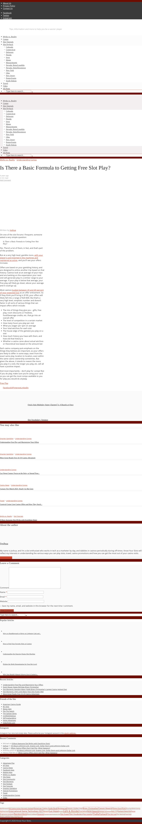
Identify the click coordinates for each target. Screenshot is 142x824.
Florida (8, 55)
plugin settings (70, 733)
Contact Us (8, 8)
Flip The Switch (8, 711)
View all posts (6, 557)
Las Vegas (54, 811)
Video (5, 86)
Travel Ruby (128, 814)
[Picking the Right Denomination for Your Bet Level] (8, 662)
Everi (124, 808)
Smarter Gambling (6, 439)
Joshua (13, 230)
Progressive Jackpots (7, 814)
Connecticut (10, 50)
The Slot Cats (112, 814)
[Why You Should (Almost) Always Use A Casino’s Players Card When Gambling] (8, 672)
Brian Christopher (90, 808)
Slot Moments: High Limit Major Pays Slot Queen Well (23, 692)
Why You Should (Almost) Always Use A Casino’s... (20, 674)
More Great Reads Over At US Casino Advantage (17, 458)
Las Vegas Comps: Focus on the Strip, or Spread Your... (20, 473)
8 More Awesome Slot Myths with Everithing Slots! (18, 520)
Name (3, 592)
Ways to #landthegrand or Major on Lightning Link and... (22, 633)
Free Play (4, 383)
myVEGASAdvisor (9, 716)
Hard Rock (5, 811)
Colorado (9, 47)
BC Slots (6, 706)
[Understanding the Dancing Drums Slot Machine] (8, 651)
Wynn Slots (20, 816)
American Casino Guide (12, 704)
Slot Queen (64, 814)
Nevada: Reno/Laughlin (15, 65)
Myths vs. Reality (10, 37)
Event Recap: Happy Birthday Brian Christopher (21, 687)
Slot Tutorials (8, 42)
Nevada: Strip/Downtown (16, 68)
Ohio (8, 73)
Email (3, 596)
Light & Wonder (71, 811)
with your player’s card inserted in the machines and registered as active (21, 258)
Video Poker (14, 816)
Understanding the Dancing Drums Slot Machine (19, 654)
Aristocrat (62, 808)
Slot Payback (8, 44)
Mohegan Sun (103, 811)
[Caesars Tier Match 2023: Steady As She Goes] (5, 482)
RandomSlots (20, 814)
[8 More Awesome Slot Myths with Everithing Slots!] (5, 513)
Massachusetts (11, 63)
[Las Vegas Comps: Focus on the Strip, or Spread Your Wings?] (5, 467)
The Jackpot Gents (10, 713)
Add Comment (5, 180)
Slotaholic (40, 814)
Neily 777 (114, 811)
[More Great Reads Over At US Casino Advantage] (5, 451)
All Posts (6, 88)
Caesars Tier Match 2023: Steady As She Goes (16, 489)
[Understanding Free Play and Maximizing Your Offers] (5, 436)
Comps (5, 39)
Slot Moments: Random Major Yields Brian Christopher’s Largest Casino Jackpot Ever (35, 689)
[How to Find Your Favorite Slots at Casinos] (8, 641)
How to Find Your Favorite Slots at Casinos (17, 644)
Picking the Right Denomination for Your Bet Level (20, 664)
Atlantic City (72, 808)
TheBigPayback (100, 814)
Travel (5, 83)
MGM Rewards (93, 811)
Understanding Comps (27, 160)
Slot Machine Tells (56, 814)
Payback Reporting (124, 811)
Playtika (133, 811)
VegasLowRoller (5, 816)
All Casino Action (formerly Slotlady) (21, 808)
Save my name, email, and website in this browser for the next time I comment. (37, 606)
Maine (8, 60)
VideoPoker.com (9, 723)
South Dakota (11, 81)
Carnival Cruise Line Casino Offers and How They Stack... (21, 504)
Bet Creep (79, 808)
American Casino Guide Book (45, 808)
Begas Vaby (7, 709)
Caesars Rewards (105, 808)
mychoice (109, 811)
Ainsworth (6, 808)
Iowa (8, 57)
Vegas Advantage (9, 720)
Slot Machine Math (48, 814)
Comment (4, 587)
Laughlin (61, 811)
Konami (46, 811)
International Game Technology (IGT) (26, 811)
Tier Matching (121, 814)
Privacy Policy (9, 6)
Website (3, 601)
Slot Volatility (87, 814)
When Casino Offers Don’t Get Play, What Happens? (30, 748)
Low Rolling (83, 811)
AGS (1, 808)
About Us (7, 3)
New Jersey (10, 76)
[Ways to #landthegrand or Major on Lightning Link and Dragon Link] (8, 631)
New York (10, 70)
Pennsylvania (11, 78)
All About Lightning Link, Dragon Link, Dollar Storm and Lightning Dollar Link (40, 746)
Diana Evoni (117, 808)
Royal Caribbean (32, 814)
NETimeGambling (9, 718)
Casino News (4, 485)
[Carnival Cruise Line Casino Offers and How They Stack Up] (5, 498)
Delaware (9, 52)
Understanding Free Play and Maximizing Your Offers (19, 442)
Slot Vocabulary (76, 814)
